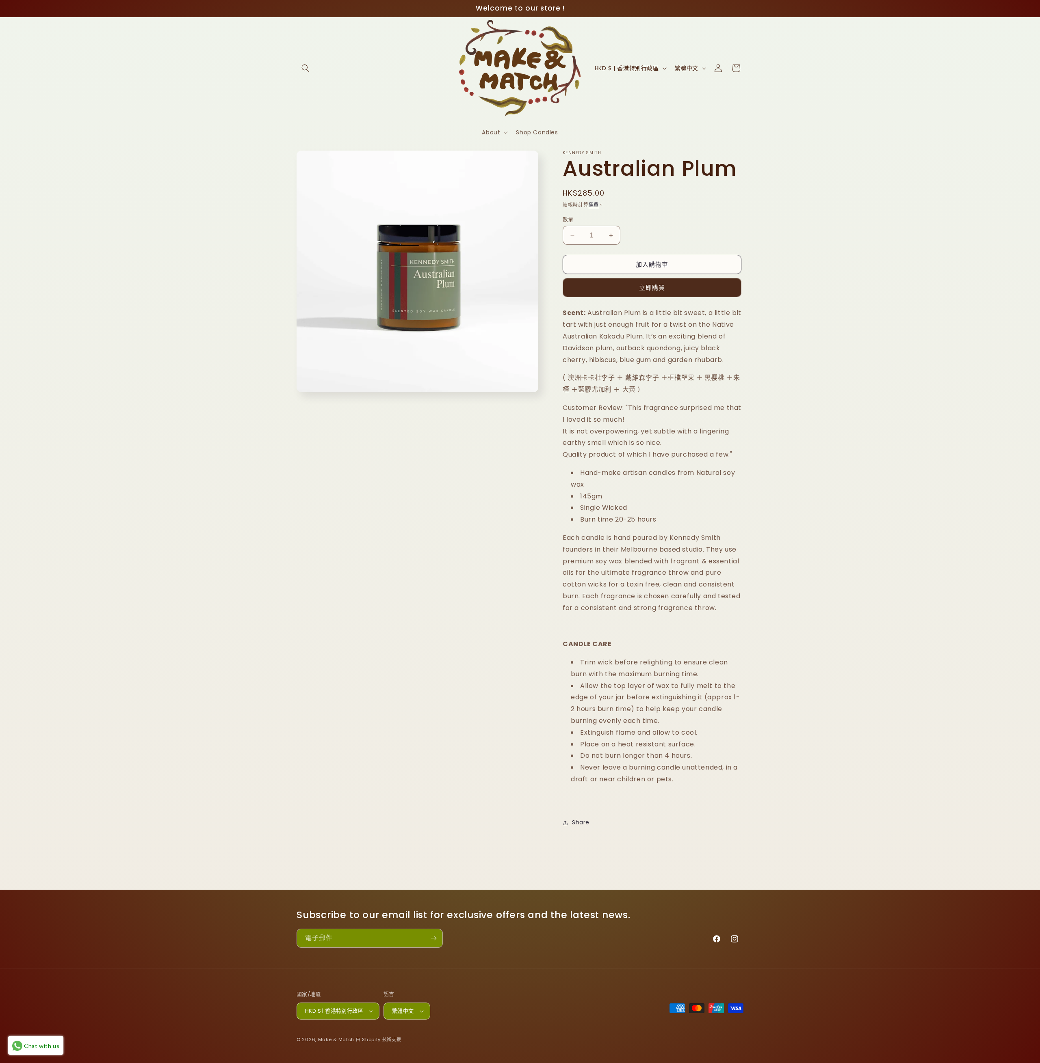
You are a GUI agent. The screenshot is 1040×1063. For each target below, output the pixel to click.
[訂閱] (433, 938)
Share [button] (580, 822)
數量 (568, 219)
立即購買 (652, 287)
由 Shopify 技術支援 (378, 1039)
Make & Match (336, 1039)
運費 (594, 204)
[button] (305, 68)
